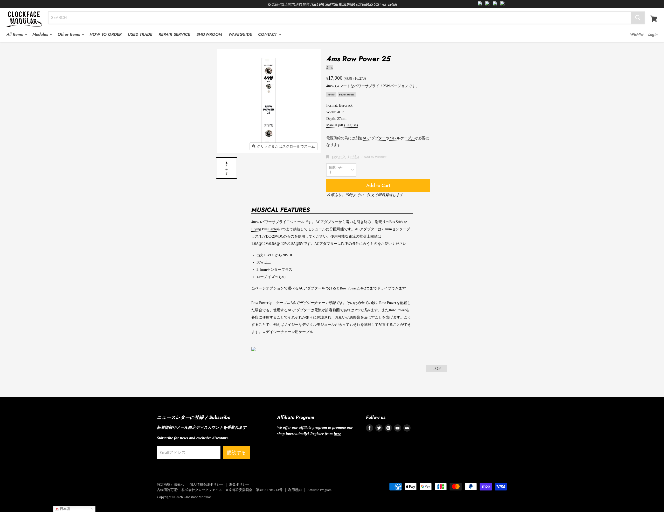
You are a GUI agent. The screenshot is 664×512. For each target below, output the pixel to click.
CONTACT (268, 34)
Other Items (69, 34)
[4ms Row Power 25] (226, 168)
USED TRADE (140, 34)
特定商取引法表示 (170, 484)
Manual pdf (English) (342, 125)
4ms (329, 67)
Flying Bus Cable (264, 229)
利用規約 (295, 490)
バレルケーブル (402, 138)
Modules (40, 34)
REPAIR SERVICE (174, 34)
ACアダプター (374, 138)
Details (392, 4)
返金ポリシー (239, 484)
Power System (346, 94)
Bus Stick (396, 222)
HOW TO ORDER (105, 34)
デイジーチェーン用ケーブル (289, 332)
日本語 (64, 509)
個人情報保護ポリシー (206, 484)
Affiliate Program (319, 490)
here (337, 434)
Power (331, 94)
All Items (15, 34)
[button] (356, 156)
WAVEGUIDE (240, 34)
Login (653, 34)
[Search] (638, 18)
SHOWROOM (209, 34)
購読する (236, 452)
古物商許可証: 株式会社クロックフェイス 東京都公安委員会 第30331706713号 (219, 490)
